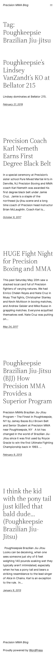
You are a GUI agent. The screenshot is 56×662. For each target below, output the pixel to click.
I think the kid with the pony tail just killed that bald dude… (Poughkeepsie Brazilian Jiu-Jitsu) (27, 513)
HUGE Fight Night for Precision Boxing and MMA (28, 261)
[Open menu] (51, 5)
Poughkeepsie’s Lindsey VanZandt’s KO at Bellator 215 (26, 74)
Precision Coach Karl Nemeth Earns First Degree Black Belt (27, 152)
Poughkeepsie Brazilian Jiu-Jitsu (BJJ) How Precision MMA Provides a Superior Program (27, 382)
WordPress (36, 650)
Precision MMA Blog (15, 5)
